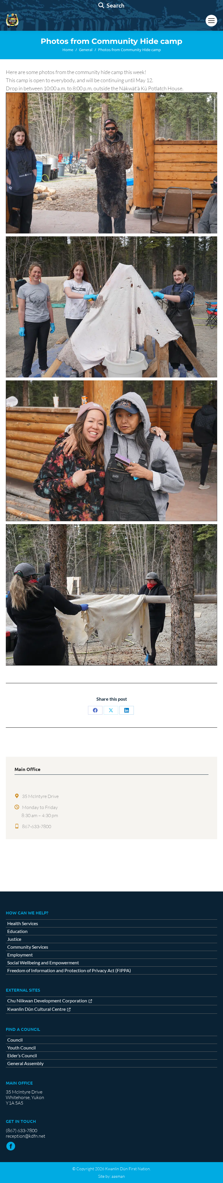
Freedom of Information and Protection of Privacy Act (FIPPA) (69, 970)
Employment (20, 954)
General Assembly (25, 1063)
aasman (118, 1176)
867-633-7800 (36, 826)
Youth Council (21, 1047)
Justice (14, 939)
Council (15, 1040)
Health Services (22, 923)
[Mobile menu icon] (211, 20)
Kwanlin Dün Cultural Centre (36, 1009)
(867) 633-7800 (21, 1130)
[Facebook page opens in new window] (10, 1146)
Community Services (27, 947)
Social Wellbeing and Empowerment (43, 962)
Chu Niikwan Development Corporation (47, 1000)
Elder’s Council (22, 1055)
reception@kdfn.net (25, 1136)
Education (17, 931)
